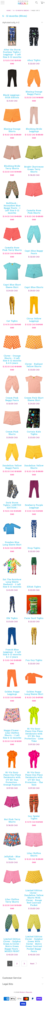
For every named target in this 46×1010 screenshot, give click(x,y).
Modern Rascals (26, 992)
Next (32, 963)
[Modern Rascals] (23, 2)
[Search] (36, 2)
